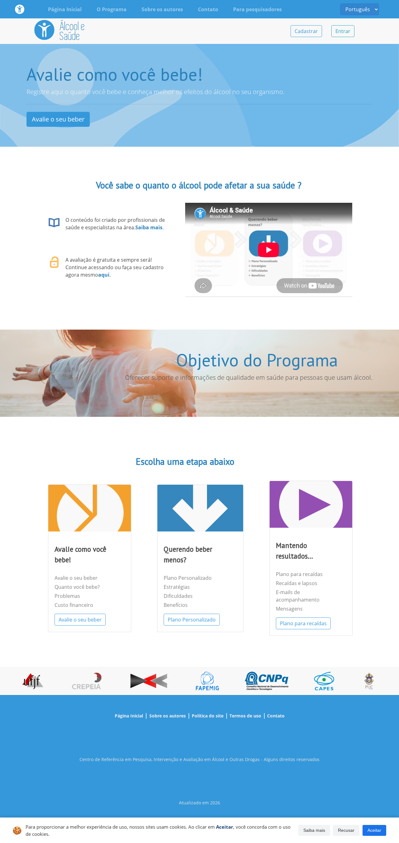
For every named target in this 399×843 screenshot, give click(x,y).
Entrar (342, 31)
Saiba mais (148, 227)
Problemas (67, 596)
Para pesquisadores (257, 9)
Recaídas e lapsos (296, 583)
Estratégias (177, 586)
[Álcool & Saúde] (19, 9)
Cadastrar (306, 31)
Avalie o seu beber (58, 119)
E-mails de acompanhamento (298, 596)
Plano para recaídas (299, 574)
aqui (103, 274)
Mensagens (289, 608)
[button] (314, 830)
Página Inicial (65, 9)
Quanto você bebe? (77, 586)
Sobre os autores (162, 9)
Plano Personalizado (188, 577)
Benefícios (176, 605)
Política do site (208, 716)
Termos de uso (245, 716)
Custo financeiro (74, 605)
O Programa (112, 9)
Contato (208, 9)
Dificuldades (178, 596)
